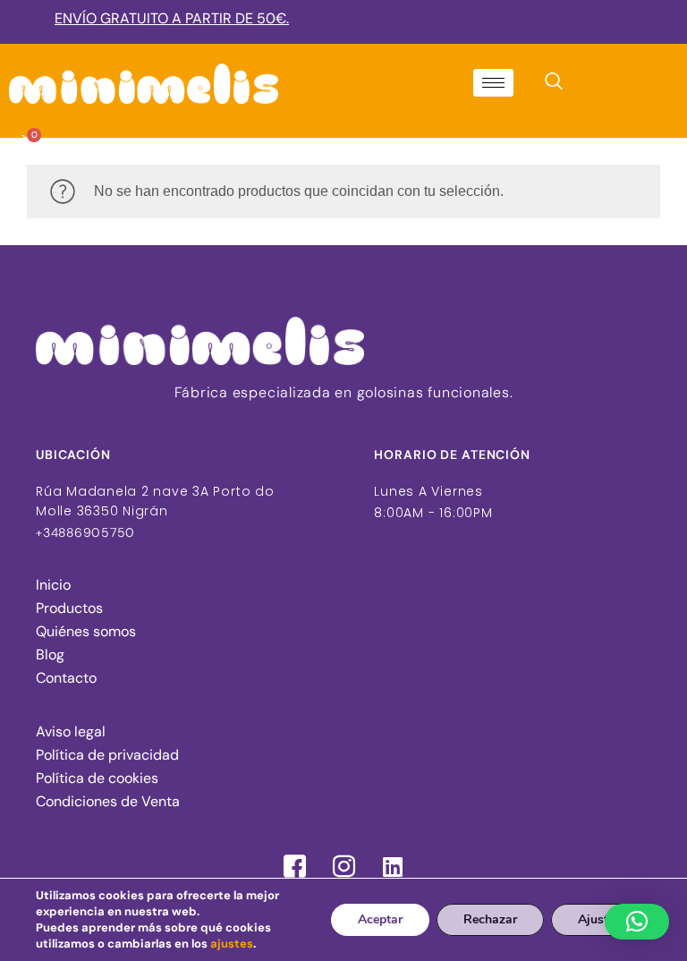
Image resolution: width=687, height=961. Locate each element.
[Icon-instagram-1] (343, 867)
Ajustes (599, 919)
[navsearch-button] (554, 84)
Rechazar (490, 919)
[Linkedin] (392, 867)
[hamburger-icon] (493, 83)
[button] (637, 922)
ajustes (231, 943)
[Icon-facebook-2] (294, 867)
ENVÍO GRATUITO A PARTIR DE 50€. (172, 18)
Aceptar (380, 919)
